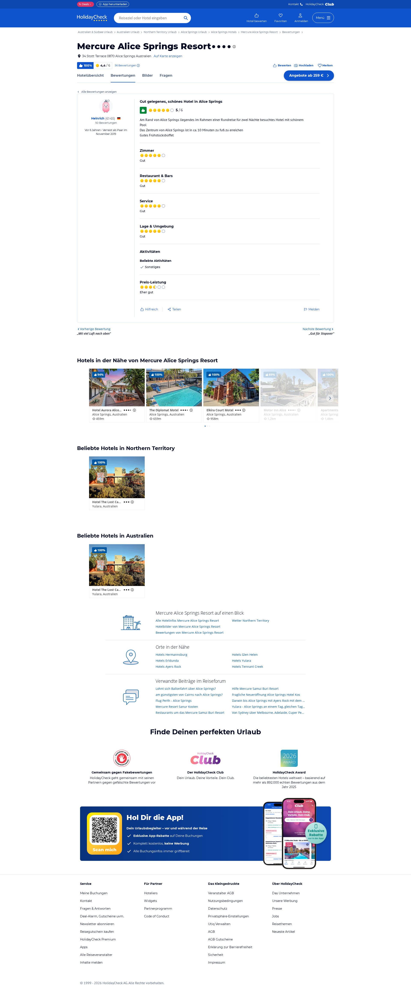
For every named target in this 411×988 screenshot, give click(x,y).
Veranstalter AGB (221, 893)
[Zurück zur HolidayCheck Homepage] (92, 18)
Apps (84, 947)
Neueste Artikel (283, 932)
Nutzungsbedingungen (225, 901)
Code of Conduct (156, 916)
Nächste (317, 329)
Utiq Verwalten (219, 924)
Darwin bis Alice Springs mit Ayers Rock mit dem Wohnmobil (268, 701)
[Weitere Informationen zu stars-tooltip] (234, 46)
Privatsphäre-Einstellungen (228, 916)
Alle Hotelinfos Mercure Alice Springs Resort (187, 620)
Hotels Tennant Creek (247, 667)
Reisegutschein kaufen (97, 932)
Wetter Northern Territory (250, 620)
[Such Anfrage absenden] (186, 18)
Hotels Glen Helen (245, 655)
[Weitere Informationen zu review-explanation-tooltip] (138, 65)
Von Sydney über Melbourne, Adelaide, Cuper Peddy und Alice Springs (268, 713)
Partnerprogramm (158, 909)
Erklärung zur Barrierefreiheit (230, 947)
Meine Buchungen (93, 893)
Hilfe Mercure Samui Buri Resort (255, 689)
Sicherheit (215, 955)
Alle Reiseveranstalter (96, 955)
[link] (256, 18)
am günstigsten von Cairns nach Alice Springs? (189, 695)
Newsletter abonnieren (97, 924)
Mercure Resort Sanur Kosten (177, 707)
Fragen (166, 75)
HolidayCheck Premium (98, 939)
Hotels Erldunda (167, 661)
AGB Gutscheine (220, 939)
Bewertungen (123, 75)
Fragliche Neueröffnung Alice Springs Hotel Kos (266, 695)
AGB (211, 932)
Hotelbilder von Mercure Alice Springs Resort (188, 626)
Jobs (275, 916)
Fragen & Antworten (95, 909)
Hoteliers (151, 893)
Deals (84, 4)
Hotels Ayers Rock (168, 667)
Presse (277, 909)
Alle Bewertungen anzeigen (99, 91)
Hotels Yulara (241, 661)
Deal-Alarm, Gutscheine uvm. (102, 916)
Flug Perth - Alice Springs (174, 701)
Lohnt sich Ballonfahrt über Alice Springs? (186, 689)
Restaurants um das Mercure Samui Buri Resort (190, 713)
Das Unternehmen (286, 893)
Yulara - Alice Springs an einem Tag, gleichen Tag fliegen (268, 707)
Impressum (216, 962)
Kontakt (293, 4)
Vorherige (95, 329)
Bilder (147, 75)
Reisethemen (282, 924)
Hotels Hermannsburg (171, 655)
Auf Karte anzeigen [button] (168, 56)
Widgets (150, 901)
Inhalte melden (91, 962)
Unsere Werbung (285, 901)
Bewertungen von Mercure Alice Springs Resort (189, 632)
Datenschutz (217, 909)
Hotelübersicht (90, 75)
